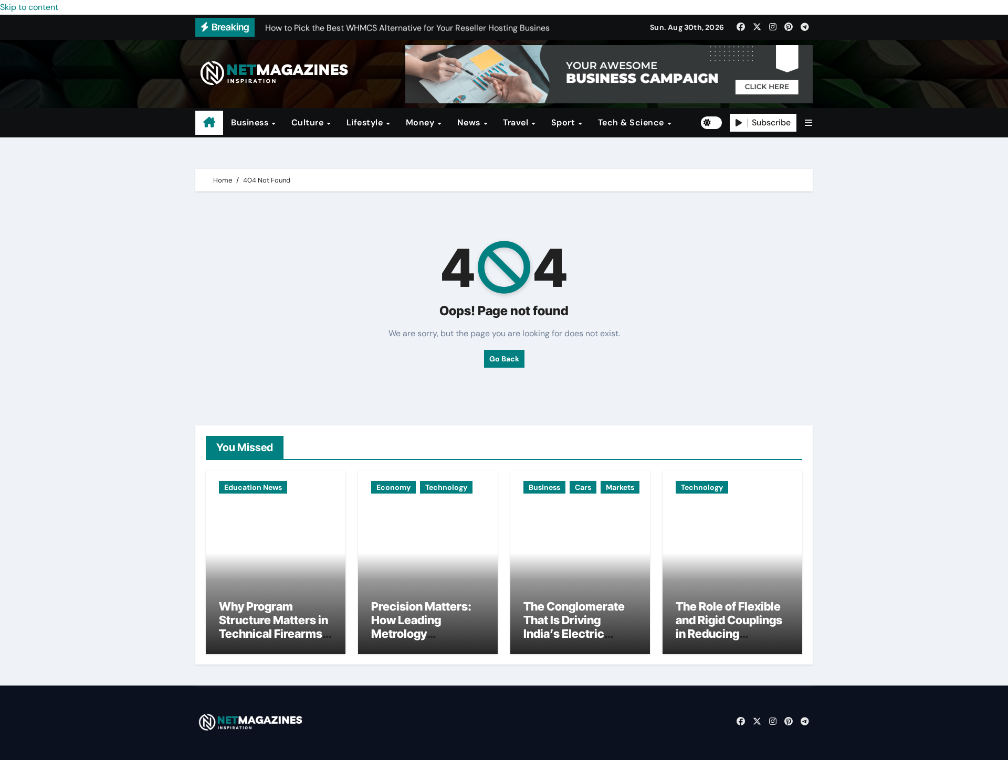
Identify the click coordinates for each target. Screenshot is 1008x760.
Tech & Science (632, 122)
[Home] (209, 123)
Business (251, 122)
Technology (446, 487)
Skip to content (29, 7)
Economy (393, 487)
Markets (620, 487)
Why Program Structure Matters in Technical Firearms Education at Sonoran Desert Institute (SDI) (273, 641)
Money (421, 122)
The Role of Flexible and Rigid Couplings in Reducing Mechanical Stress (729, 627)
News (470, 122)
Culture (308, 122)
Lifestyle (365, 122)
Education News (253, 487)
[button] (808, 123)
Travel (517, 122)
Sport (564, 122)
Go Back (504, 358)
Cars (583, 487)
